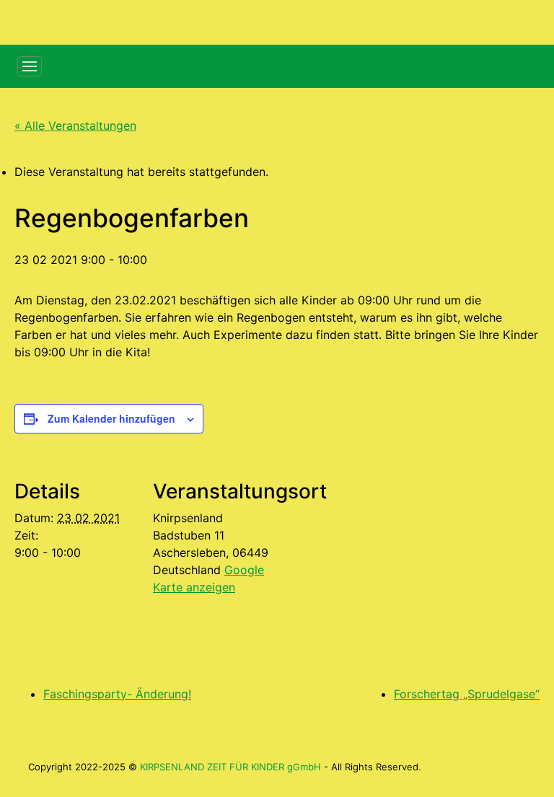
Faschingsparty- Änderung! (117, 694)
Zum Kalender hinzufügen (111, 418)
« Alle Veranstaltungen (75, 125)
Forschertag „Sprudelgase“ (467, 694)
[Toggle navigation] (29, 66)
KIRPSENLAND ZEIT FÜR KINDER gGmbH (230, 766)
